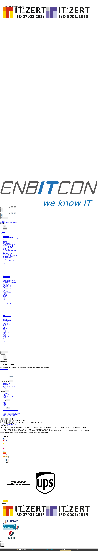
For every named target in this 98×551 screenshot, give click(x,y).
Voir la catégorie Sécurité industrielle (9, 282)
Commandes (15, 222)
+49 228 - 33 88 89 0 (34, 180)
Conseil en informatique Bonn (8, 412)
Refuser (2, 545)
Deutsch (4, 225)
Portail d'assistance (6, 394)
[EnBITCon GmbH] (49, 205)
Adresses (11, 222)
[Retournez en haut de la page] (1, 541)
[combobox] (5, 207)
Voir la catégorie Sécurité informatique (9, 250)
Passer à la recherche (14, 0)
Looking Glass (5, 397)
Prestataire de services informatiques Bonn (10, 410)
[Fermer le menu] (3, 239)
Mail (22, 180)
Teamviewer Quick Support (8, 396)
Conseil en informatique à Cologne (9, 415)
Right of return (5, 384)
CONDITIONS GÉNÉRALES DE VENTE (11, 386)
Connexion (2, 220)
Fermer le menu (5, 352)
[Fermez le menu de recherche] (15, 207)
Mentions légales (6, 387)
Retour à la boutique (4, 369)
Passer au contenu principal (5, 0)
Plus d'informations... (32, 542)
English (4, 226)
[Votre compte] (1, 215)
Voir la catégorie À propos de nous (9, 341)
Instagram (4, 404)
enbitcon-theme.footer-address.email (10, 424)
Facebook (4, 402)
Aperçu (1, 222)
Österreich (5, 359)
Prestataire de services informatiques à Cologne (11, 413)
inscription (3, 221)
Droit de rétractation (6, 383)
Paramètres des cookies (7, 388)
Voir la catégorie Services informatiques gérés (11, 238)
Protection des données (7, 385)
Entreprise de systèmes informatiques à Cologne (11, 414)
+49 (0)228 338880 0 (19, 378)
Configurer (2, 546)
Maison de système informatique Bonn (10, 411)
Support (4, 395)
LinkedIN (4, 403)
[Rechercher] (12, 207)
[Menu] (1, 209)
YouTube (4, 405)
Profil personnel (6, 222)
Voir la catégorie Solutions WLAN (9, 274)
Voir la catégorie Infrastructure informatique (10, 263)
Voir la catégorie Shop (7, 288)
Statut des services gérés (7, 393)
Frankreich (5, 227)
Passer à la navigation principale (24, 0)
